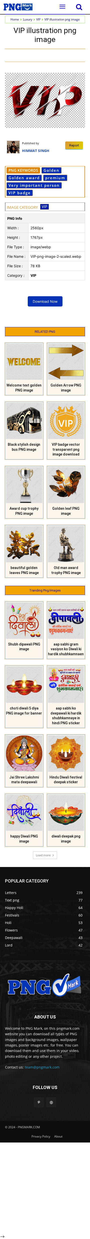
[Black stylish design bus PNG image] (24, 421)
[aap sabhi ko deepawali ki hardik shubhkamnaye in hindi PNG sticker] (66, 684)
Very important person (34, 185)
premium (55, 177)
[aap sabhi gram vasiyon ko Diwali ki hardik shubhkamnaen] (66, 620)
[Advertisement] (45, 1187)
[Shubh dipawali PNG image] (24, 620)
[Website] (51, 1102)
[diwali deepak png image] (66, 813)
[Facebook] (36, 55)
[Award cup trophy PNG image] (24, 485)
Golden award (24, 177)
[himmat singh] (14, 147)
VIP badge (19, 192)
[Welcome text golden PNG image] (24, 362)
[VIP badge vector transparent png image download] (66, 421)
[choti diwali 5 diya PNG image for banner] (24, 684)
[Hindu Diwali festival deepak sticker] (66, 754)
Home (14, 19)
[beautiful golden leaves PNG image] (24, 544)
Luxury (27, 19)
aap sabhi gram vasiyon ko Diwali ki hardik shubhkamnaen (66, 649)
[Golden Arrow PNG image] (66, 362)
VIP (38, 19)
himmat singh (35, 150)
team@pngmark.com (42, 1067)
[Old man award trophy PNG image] (66, 544)
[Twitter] (47, 55)
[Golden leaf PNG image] (66, 485)
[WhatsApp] (70, 55)
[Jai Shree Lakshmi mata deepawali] (24, 754)
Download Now (45, 301)
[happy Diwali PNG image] (24, 813)
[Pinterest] (59, 55)
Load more (43, 855)
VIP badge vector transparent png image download (66, 449)
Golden (52, 170)
